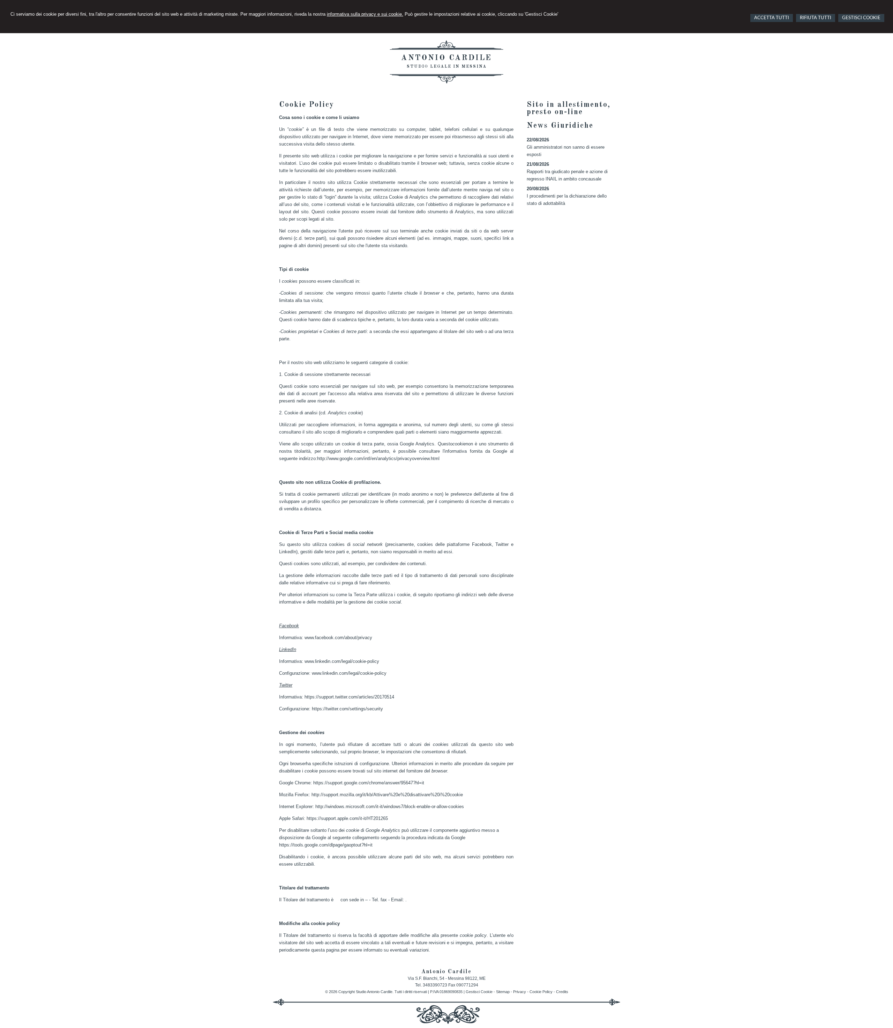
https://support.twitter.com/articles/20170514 (349, 697)
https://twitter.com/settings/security (347, 708)
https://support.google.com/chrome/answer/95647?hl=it (368, 782)
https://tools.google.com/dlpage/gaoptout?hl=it (326, 845)
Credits (562, 992)
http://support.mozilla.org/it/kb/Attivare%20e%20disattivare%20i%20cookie (387, 794)
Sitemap (503, 992)
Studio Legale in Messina (447, 67)
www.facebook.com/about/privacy (338, 637)
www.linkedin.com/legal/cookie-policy (342, 661)
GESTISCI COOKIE (861, 18)
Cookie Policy (541, 992)
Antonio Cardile (446, 58)
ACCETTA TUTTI (771, 18)
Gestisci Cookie (479, 992)
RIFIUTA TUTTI (815, 18)
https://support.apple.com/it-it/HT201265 (347, 818)
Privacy (519, 992)
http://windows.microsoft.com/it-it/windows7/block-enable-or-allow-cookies (389, 806)
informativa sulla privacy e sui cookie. (365, 14)
